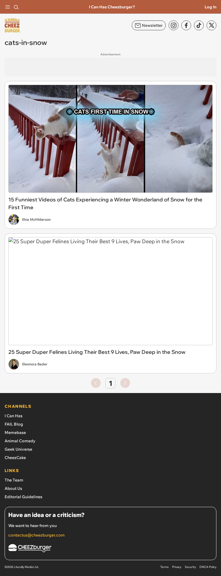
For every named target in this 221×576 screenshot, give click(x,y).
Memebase (15, 432)
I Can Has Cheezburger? (112, 7)
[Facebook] (186, 25)
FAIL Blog (14, 424)
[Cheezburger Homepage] (110, 549)
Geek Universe (18, 449)
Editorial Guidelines (23, 496)
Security (190, 567)
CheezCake (15, 457)
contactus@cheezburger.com (36, 535)
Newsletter (152, 25)
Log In (210, 7)
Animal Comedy (20, 440)
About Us (13, 488)
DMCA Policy (207, 567)
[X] (211, 25)
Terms (164, 567)
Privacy (176, 567)
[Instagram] (173, 25)
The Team (14, 480)
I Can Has (13, 415)
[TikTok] (199, 25)
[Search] (16, 7)
